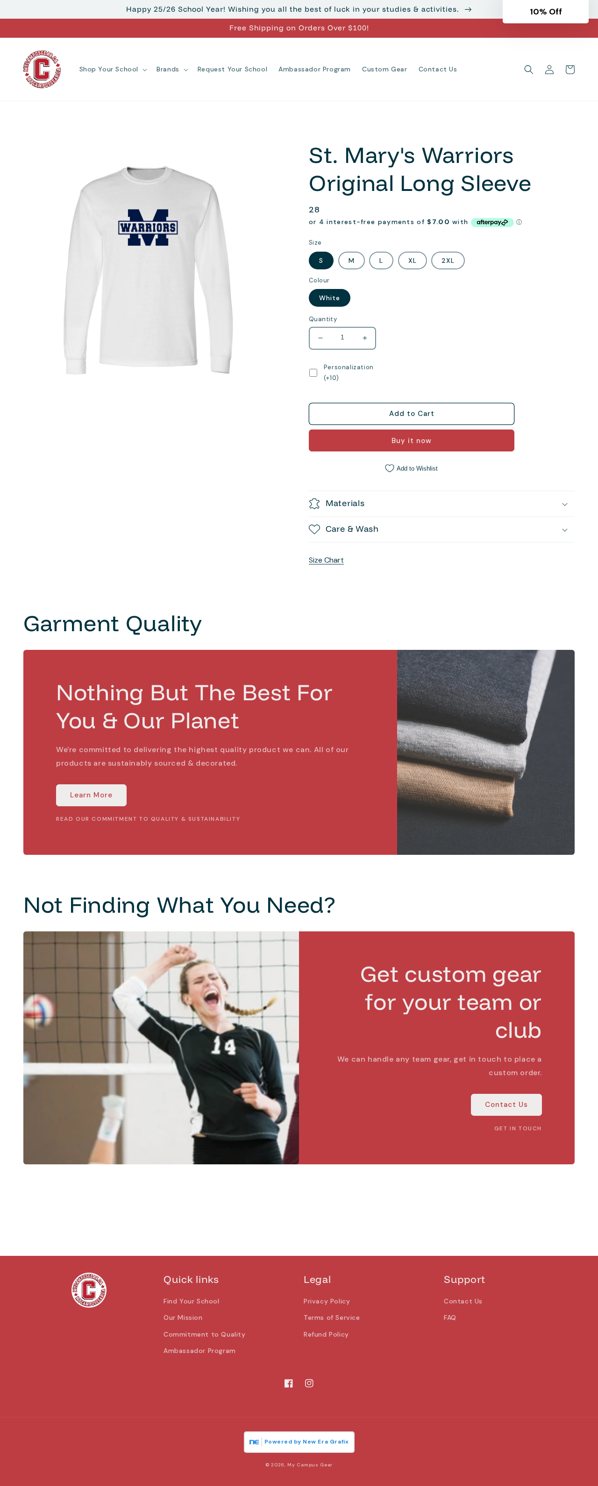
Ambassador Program (200, 1350)
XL (412, 260)
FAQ (450, 1317)
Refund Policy (326, 1334)
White (329, 298)
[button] (112, 69)
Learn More (91, 795)
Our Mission (183, 1317)
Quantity (323, 319)
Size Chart (326, 560)
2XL (448, 260)
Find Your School (192, 1301)
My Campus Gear (310, 1465)
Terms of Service (332, 1317)
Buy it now (412, 440)
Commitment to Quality (205, 1334)
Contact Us (506, 1104)
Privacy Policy (327, 1301)
